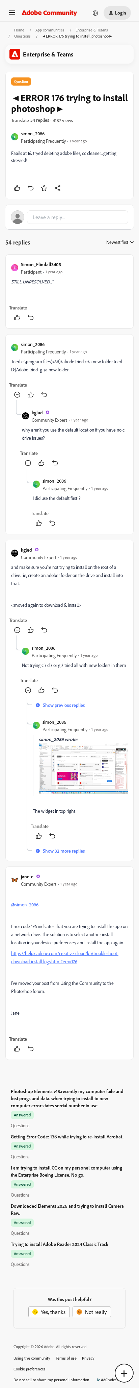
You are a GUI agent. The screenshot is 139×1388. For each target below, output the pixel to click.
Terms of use (66, 1358)
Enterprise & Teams (92, 29)
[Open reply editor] (69, 217)
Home (19, 29)
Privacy (88, 1358)
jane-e (27, 876)
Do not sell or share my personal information (51, 1379)
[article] (69, 291)
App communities (49, 29)
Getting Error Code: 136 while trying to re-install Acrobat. (67, 1136)
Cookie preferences (29, 1368)
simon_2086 (33, 133)
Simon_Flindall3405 (41, 264)
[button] (12, 14)
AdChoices (109, 1379)
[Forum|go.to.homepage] (49, 12)
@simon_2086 (24, 904)
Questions (22, 36)
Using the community (31, 1358)
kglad (37, 412)
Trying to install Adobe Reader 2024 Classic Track (59, 1244)
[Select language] (95, 12)
